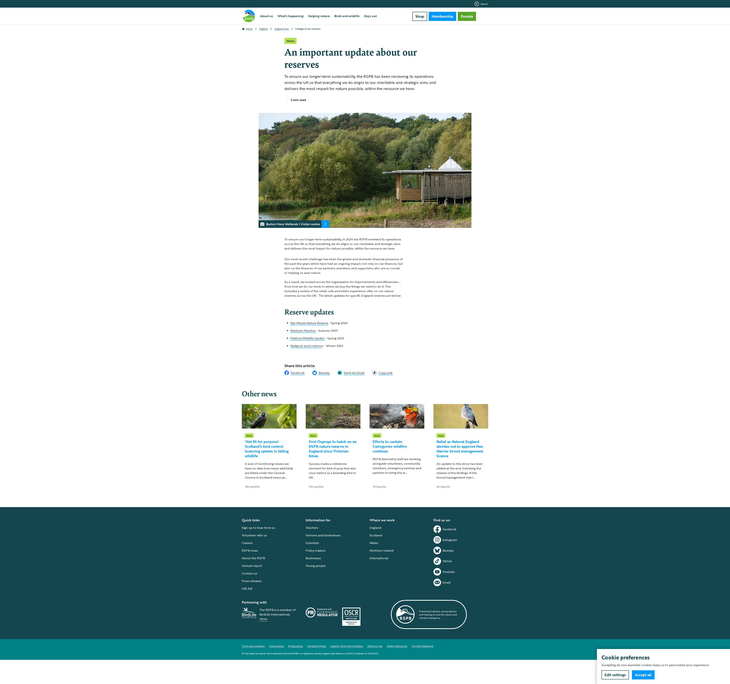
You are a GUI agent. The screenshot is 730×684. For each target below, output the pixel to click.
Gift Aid (247, 588)
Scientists (312, 543)
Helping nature (319, 16)
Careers (247, 543)
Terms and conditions (253, 645)
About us (266, 16)
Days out (370, 16)
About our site (374, 645)
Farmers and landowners (323, 535)
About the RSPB (253, 558)
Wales (374, 543)
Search (484, 4)
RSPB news (250, 550)
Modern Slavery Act (397, 645)
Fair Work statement (422, 645)
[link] (382, 373)
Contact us (249, 573)
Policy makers (315, 550)
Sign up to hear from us (258, 527)
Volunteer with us (254, 535)
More (263, 619)
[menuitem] (266, 16)
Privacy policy (295, 645)
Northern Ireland (382, 550)
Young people (316, 565)
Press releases (252, 581)
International (379, 558)
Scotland (376, 535)
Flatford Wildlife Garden (307, 338)
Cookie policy (276, 645)
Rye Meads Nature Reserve (309, 323)
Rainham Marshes (303, 330)
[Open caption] (325, 224)
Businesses (313, 558)
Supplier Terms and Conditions (346, 645)
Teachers (312, 527)
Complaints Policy (316, 645)
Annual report (252, 565)
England (375, 527)
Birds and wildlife (346, 16)
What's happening (291, 16)
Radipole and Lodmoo (306, 346)
